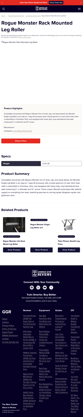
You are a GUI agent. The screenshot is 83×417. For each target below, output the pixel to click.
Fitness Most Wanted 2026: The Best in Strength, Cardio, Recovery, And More (45, 357)
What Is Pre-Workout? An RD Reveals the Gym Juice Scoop (61, 356)
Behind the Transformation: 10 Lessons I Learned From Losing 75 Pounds (61, 322)
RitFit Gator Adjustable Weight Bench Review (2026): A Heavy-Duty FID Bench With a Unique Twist (29, 339)
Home (3, 16)
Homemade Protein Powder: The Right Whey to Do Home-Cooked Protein (75, 345)
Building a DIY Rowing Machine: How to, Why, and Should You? (76, 365)
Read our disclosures (24, 37)
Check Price (20, 141)
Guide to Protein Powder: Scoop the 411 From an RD (61, 369)
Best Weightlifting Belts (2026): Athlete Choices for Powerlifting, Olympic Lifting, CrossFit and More (46, 392)
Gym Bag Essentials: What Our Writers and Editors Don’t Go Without (45, 321)
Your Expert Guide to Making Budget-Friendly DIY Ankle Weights (75, 323)
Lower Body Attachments (33, 16)
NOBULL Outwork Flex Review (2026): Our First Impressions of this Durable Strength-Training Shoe (30, 360)
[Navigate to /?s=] (3, 9)
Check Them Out (56, 3)
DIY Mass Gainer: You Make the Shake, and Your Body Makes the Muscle (75, 403)
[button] (2, 2)
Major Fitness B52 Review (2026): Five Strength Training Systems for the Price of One (29, 381)
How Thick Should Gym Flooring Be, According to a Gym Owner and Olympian (61, 341)
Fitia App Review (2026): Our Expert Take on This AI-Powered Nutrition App (29, 321)
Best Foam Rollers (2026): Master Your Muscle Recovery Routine (45, 373)
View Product (14, 249)
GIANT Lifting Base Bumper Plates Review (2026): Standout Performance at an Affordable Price (29, 400)
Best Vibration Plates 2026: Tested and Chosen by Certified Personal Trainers (46, 338)
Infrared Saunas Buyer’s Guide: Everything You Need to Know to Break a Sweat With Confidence (61, 385)
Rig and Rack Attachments (16, 16)
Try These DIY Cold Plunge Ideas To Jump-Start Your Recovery (76, 383)
